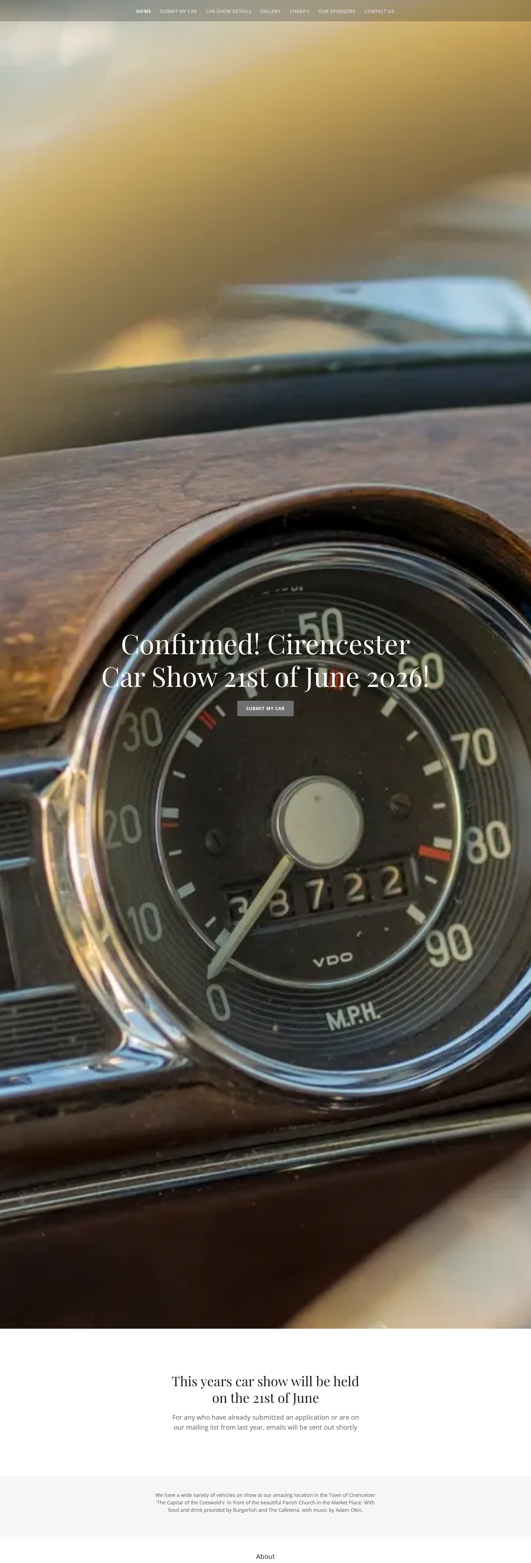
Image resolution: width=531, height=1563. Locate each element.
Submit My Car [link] (178, 11)
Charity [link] (300, 11)
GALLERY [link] (271, 11)
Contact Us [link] (379, 11)
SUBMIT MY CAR (265, 708)
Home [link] (143, 11)
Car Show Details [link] (229, 11)
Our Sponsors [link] (337, 11)
